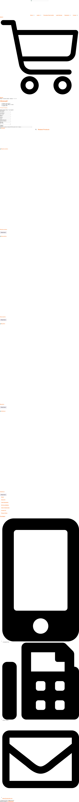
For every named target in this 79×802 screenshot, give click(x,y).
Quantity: (4, 105)
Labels (38, 15)
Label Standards (4, 502)
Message (1, 122)
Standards (66, 15)
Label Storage (59, 15)
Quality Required (3, 119)
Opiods (11, 98)
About (31, 15)
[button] (36, 129)
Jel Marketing (11, 801)
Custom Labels (6, 98)
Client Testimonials (5, 507)
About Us (3, 499)
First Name (2, 110)
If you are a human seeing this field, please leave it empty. (10, 126)
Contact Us (3, 510)
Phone (1, 115)
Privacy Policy (4, 513)
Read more (3, 232)
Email (1, 117)
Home (1, 98)
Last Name (2, 113)
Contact (74, 15)
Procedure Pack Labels (48, 15)
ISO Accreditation (5, 505)
